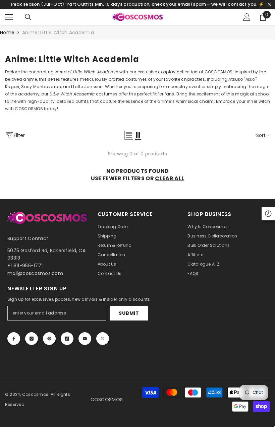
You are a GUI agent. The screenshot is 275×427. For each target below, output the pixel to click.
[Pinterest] (49, 338)
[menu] (9, 17)
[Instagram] (31, 338)
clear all (169, 178)
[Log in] (247, 17)
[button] (128, 135)
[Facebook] (13, 338)
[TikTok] (67, 338)
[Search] (28, 17)
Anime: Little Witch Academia (58, 32)
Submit (129, 313)
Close (269, 4)
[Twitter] (102, 338)
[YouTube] (84, 338)
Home (7, 32)
